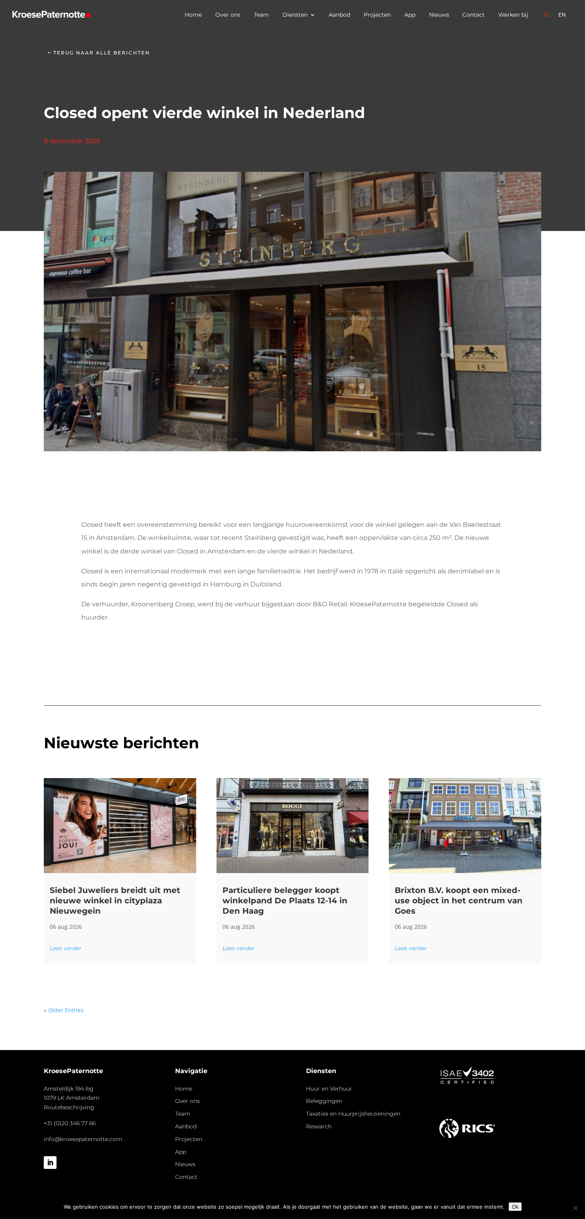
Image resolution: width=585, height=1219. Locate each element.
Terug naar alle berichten (101, 53)
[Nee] (575, 1208)
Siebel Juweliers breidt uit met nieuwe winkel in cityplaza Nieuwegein (115, 900)
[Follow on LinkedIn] (50, 1162)
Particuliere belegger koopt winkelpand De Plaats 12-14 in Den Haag (284, 900)
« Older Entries (64, 1010)
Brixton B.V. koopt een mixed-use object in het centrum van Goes (459, 900)
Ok (515, 1206)
